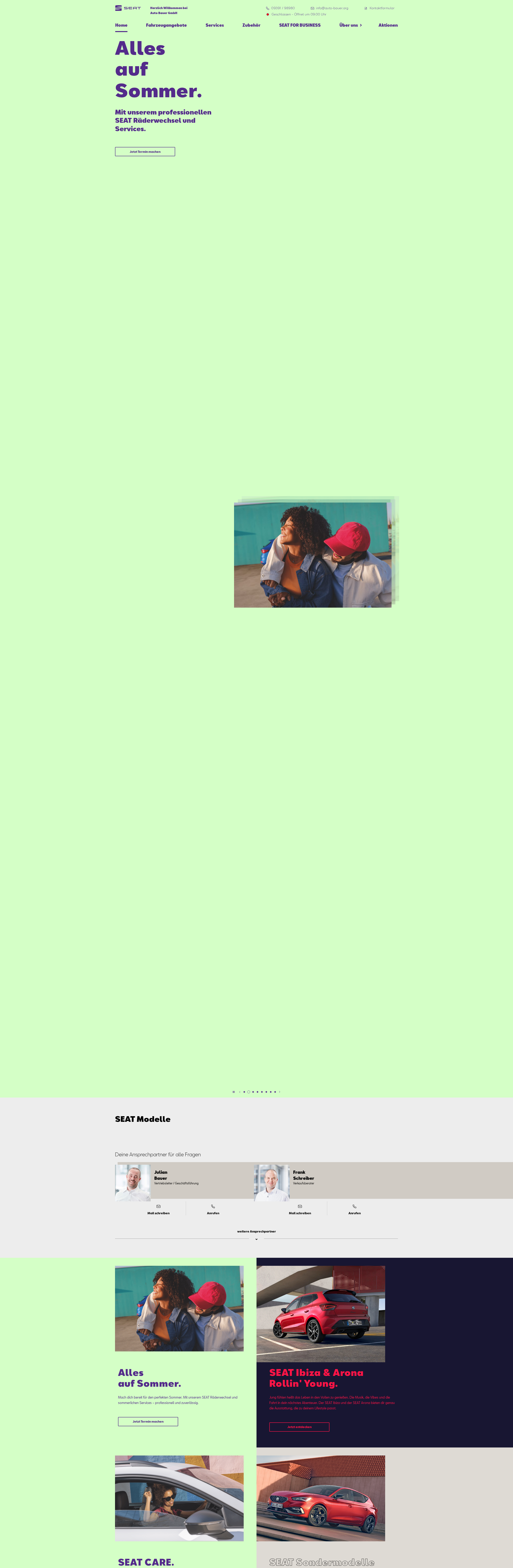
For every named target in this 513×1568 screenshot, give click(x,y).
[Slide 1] (244, 1092)
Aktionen (388, 25)
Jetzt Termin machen (145, 151)
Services (215, 25)
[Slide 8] (275, 1092)
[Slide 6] (266, 1092)
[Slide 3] (253, 1092)
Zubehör (251, 25)
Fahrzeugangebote (166, 25)
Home (121, 25)
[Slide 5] (262, 1092)
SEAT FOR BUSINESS (300, 25)
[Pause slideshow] (233, 1092)
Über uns (348, 25)
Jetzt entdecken (299, 1427)
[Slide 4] (257, 1092)
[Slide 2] (248, 1092)
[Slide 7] (271, 1092)
